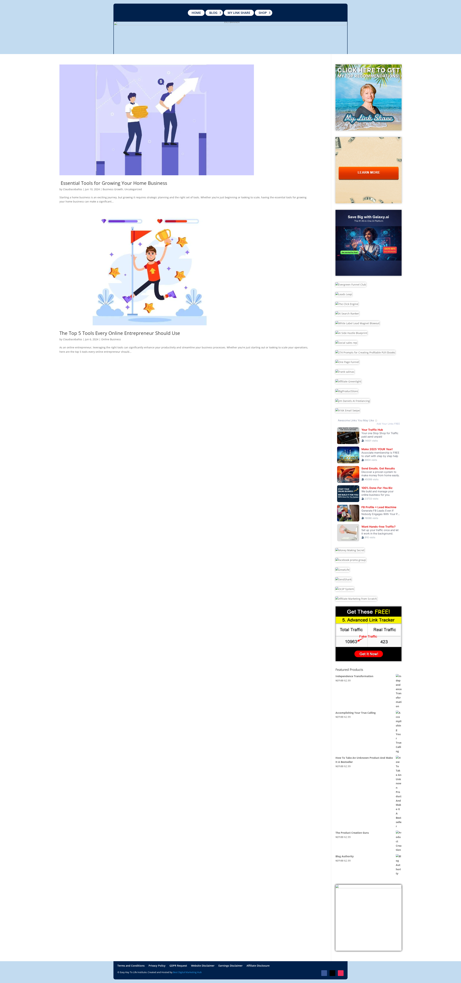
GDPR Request (178, 965)
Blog (213, 13)
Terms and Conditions (131, 965)
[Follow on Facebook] (324, 973)
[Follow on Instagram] (341, 973)
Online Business (111, 339)
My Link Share (239, 13)
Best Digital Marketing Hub (187, 972)
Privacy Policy (157, 965)
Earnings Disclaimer (230, 965)
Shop (263, 13)
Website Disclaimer (202, 965)
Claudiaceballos (72, 189)
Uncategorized (133, 189)
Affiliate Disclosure (258, 965)
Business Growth (113, 189)
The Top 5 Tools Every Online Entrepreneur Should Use (119, 333)
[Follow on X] (332, 973)
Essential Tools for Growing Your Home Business (113, 183)
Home (196, 13)
